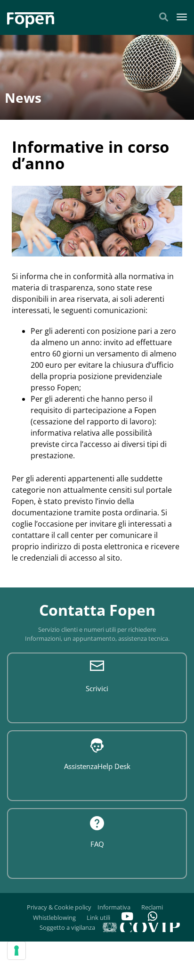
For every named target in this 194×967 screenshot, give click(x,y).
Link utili (98, 917)
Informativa (113, 907)
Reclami (152, 907)
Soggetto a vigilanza (67, 927)
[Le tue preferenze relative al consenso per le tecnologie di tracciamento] (16, 950)
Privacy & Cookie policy (59, 907)
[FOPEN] (30, 16)
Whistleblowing (54, 917)
